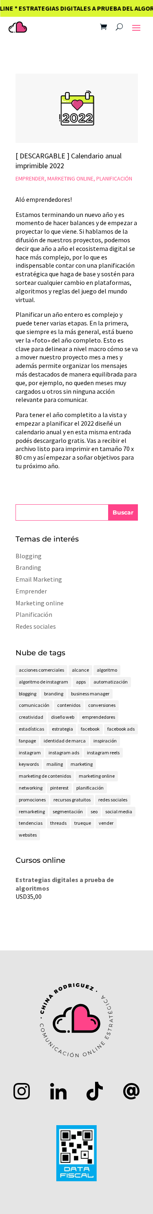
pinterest (59, 788)
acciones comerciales (41, 670)
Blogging (29, 556)
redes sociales (112, 800)
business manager (90, 693)
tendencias (30, 823)
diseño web (62, 717)
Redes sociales (36, 626)
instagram (30, 752)
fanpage (27, 741)
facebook (90, 729)
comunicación (34, 705)
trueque (82, 823)
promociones (32, 800)
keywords (29, 764)
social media (118, 811)
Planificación (114, 178)
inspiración (105, 741)
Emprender (30, 178)
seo (94, 811)
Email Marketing (39, 579)
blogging (27, 693)
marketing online (97, 776)
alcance (80, 670)
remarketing (32, 811)
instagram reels (103, 752)
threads (58, 823)
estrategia (62, 729)
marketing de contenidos (45, 776)
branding (53, 693)
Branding (28, 567)
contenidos (68, 705)
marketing (82, 764)
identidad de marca (65, 741)
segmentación (68, 811)
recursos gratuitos (72, 800)
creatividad (31, 717)
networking (30, 788)
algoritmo (107, 670)
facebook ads (121, 729)
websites (28, 835)
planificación (90, 788)
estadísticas (31, 729)
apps (81, 682)
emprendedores (98, 717)
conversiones (101, 705)
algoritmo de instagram (43, 682)
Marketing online (70, 178)
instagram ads (64, 752)
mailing (55, 764)
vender (106, 823)
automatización (110, 682)
